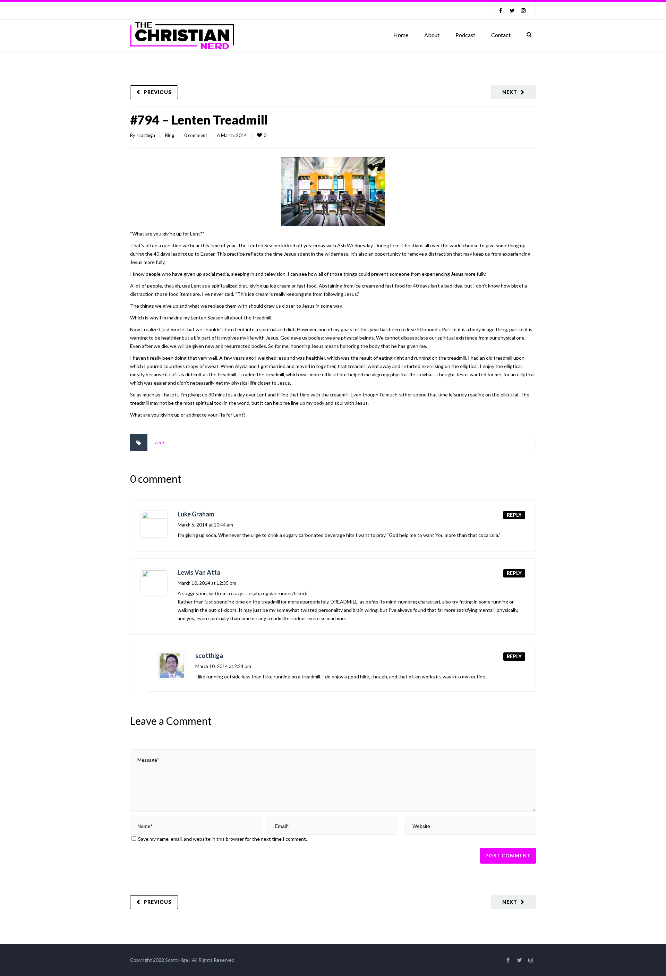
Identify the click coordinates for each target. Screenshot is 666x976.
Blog (169, 135)
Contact (501, 35)
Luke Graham (196, 514)
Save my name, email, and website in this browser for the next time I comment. (222, 839)
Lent (159, 442)
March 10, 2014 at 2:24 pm (223, 666)
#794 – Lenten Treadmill (199, 119)
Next (509, 92)
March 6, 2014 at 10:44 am (205, 525)
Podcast (465, 35)
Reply (514, 515)
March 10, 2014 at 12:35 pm (207, 583)
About (431, 35)
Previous (158, 92)
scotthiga (145, 135)
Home (400, 35)
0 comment (195, 135)
